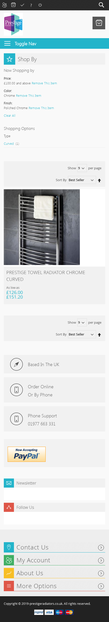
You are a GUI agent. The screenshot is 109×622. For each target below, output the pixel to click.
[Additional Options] (27, 460)
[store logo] (13, 24)
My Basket (13, 5)
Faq (31, 5)
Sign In (39, 5)
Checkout (22, 5)
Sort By (61, 180)
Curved (14, 143)
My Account (4, 5)
